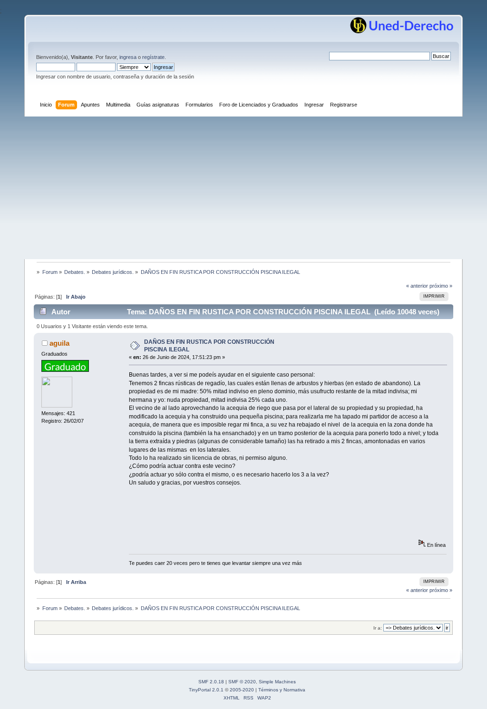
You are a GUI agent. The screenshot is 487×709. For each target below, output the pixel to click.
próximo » (440, 286)
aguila (59, 343)
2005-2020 (242, 689)
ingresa (127, 57)
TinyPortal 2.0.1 (206, 689)
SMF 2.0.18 (211, 681)
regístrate (153, 57)
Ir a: (377, 628)
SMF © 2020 (242, 681)
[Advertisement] (243, 187)
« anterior (417, 286)
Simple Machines (277, 681)
